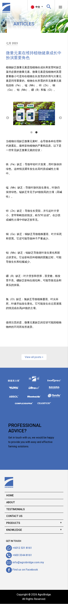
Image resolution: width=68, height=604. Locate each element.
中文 (37, 7)
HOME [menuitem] (10, 495)
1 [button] (31, 132)
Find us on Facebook (25, 569)
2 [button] (36, 132)
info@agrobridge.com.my (28, 562)
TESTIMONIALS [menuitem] (15, 509)
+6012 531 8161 (22, 547)
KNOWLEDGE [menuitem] (14, 529)
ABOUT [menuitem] (10, 502)
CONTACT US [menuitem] (14, 516)
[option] (27, 114)
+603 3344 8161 (22, 555)
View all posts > (34, 357)
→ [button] (60, 118)
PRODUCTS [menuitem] (13, 523)
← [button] (7, 118)
